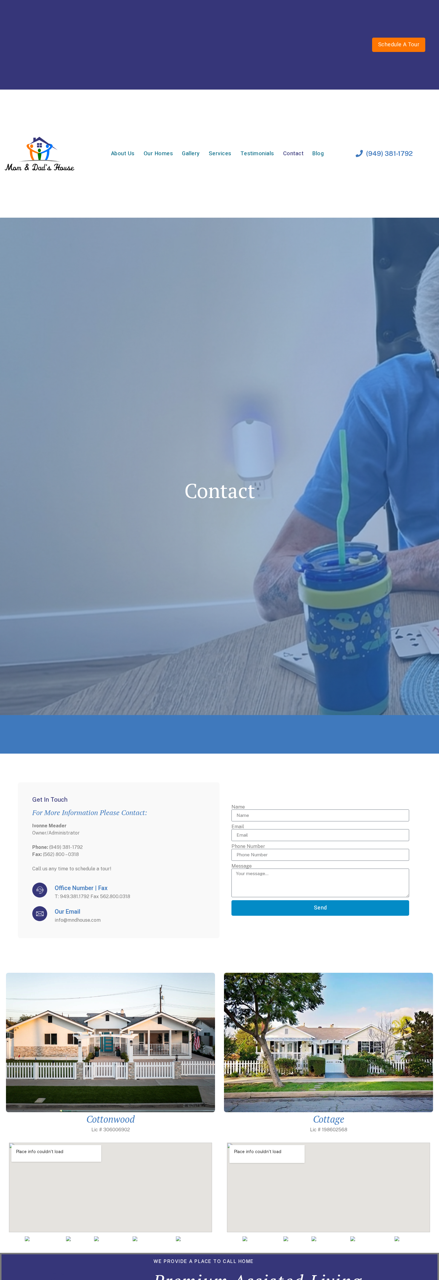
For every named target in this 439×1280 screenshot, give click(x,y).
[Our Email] (39, 913)
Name (238, 807)
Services (220, 154)
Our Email (67, 911)
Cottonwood (110, 1119)
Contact (293, 154)
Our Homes (158, 154)
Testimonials (257, 154)
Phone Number (248, 846)
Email (237, 826)
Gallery (191, 154)
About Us (123, 154)
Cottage (328, 1119)
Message (241, 866)
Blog (318, 154)
